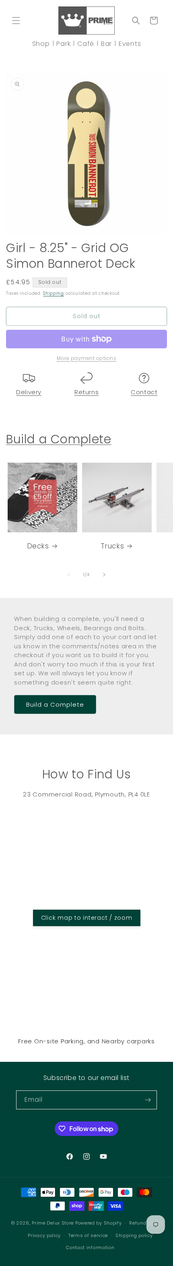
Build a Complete (58, 439)
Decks (38, 546)
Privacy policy (44, 1235)
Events (130, 43)
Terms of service (88, 1235)
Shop (41, 43)
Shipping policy (134, 1235)
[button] (16, 20)
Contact (144, 392)
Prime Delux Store (53, 1223)
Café (85, 43)
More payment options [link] (86, 358)
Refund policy (145, 1223)
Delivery (28, 392)
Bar (106, 43)
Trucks (112, 546)
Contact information (90, 1247)
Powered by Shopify (98, 1223)
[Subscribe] (148, 1099)
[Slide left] (69, 574)
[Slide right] (104, 574)
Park (63, 43)
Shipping (53, 293)
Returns (86, 392)
